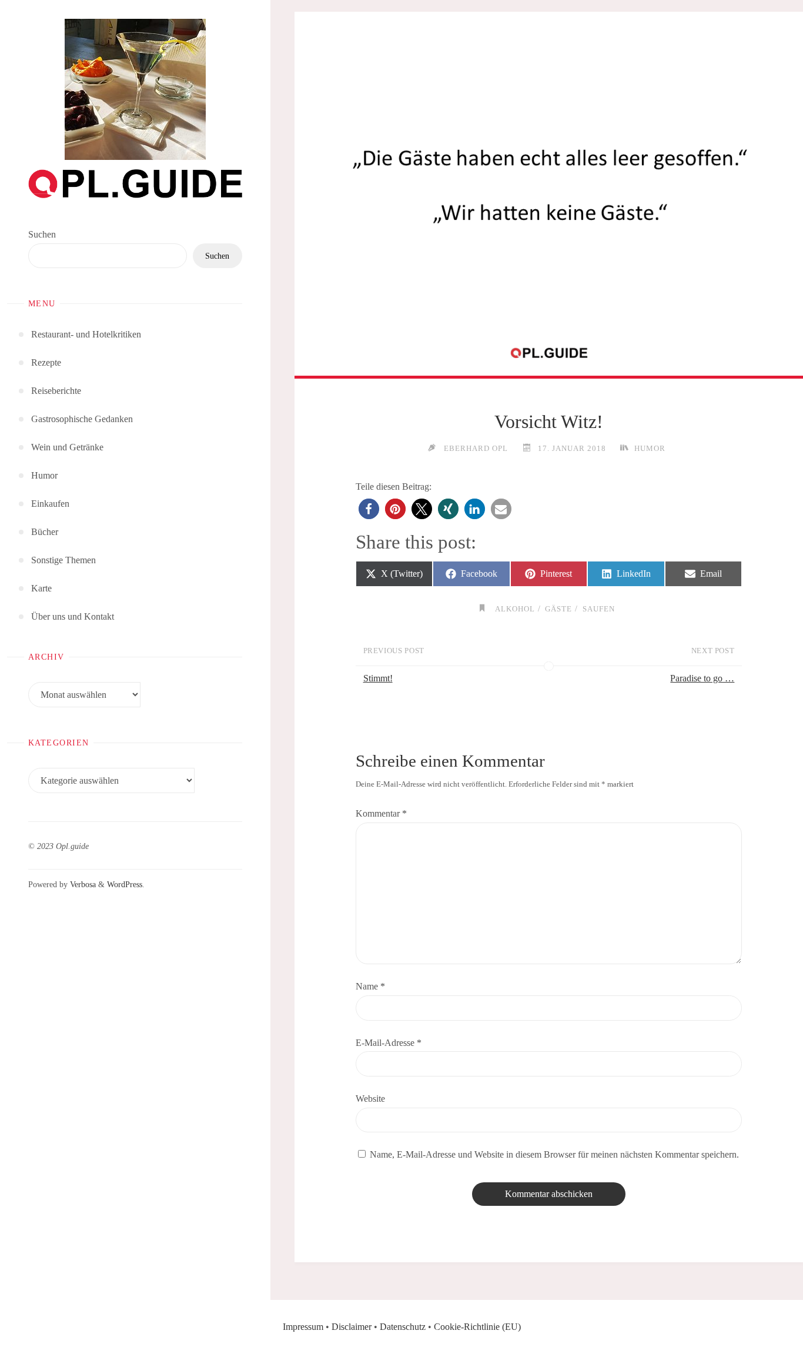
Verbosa (82, 884)
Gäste (558, 608)
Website (370, 1099)
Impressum (303, 1327)
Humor (649, 448)
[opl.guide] (135, 89)
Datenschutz (403, 1327)
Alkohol (515, 608)
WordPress (124, 884)
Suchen (42, 234)
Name (370, 986)
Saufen (599, 608)
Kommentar (381, 813)
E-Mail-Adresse (388, 1043)
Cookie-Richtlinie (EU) (477, 1327)
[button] (369, 509)
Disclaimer (352, 1327)
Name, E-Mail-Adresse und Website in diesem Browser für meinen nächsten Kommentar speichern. (554, 1154)
